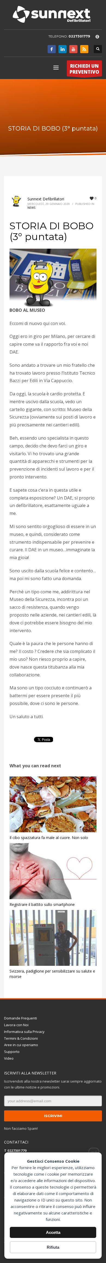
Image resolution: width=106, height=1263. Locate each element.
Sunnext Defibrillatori (45, 198)
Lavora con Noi (16, 1024)
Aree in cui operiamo (21, 1044)
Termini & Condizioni (21, 1038)
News (31, 208)
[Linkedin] (62, 49)
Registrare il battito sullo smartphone (42, 904)
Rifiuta (53, 1247)
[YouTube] (73, 49)
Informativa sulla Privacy (24, 1031)
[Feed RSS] (84, 49)
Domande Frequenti (20, 1018)
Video (9, 1058)
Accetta (53, 1232)
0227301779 (79, 36)
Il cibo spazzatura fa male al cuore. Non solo (49, 837)
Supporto (12, 1051)
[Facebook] (52, 49)
